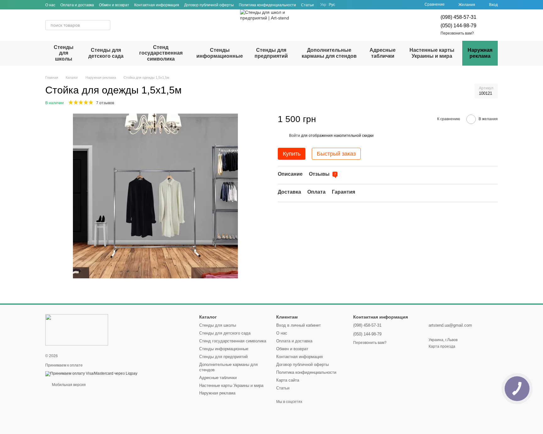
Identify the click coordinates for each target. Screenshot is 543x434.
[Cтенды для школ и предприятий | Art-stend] (76, 329)
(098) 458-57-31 (458, 17)
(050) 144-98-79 (458, 25)
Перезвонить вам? (457, 33)
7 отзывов (105, 103)
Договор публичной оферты (209, 5)
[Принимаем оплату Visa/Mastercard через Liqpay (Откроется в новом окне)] (91, 373)
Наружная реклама (480, 52)
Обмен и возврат (114, 5)
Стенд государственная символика (161, 53)
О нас (50, 5)
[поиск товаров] (105, 25)
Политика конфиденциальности (267, 5)
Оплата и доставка (77, 5)
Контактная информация (156, 5)
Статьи (307, 5)
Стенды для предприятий (271, 52)
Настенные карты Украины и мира (431, 52)
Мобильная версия (68, 385)
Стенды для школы (64, 53)
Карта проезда (442, 346)
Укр (323, 5)
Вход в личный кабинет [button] (298, 325)
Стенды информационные (219, 52)
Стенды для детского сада (105, 52)
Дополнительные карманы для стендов (329, 52)
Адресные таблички (383, 52)
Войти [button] (294, 135)
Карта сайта (287, 380)
